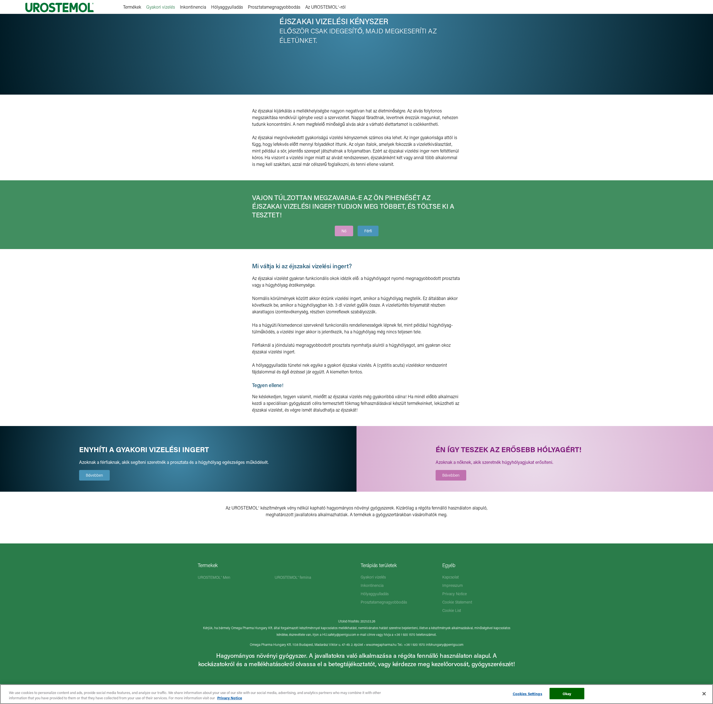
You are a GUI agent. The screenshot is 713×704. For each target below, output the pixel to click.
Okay (567, 693)
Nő (343, 230)
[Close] (704, 694)
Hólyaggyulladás (227, 7)
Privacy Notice (454, 593)
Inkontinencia (193, 7)
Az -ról (325, 7)
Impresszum (452, 585)
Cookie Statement (457, 602)
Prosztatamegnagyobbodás (274, 7)
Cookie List (451, 610)
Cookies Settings (527, 693)
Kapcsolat (450, 577)
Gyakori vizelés (160, 7)
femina (293, 577)
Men (214, 577)
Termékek (132, 7)
